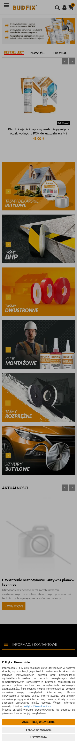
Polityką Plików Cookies (37, 706)
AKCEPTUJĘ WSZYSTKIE (38, 722)
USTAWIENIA (38, 737)
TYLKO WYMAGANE (39, 729)
